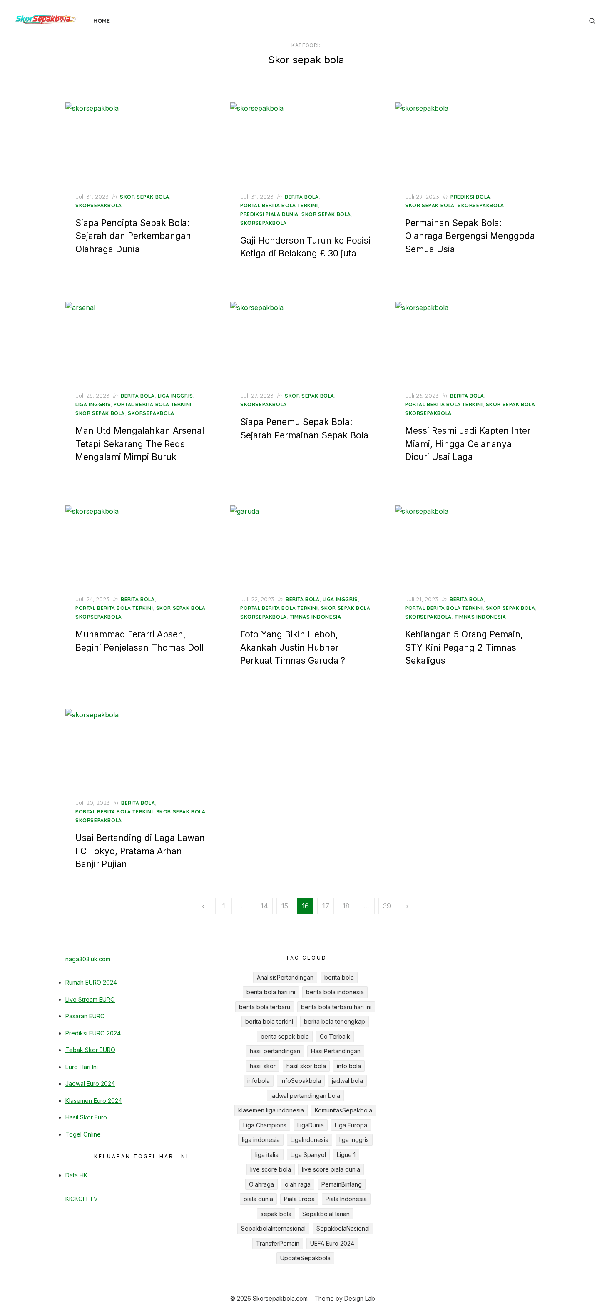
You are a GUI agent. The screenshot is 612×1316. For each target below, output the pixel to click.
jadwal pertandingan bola (305, 1095)
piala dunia (258, 1198)
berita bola (302, 197)
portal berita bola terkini (279, 205)
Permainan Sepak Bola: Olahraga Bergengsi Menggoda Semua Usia (470, 236)
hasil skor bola (306, 1066)
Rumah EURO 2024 (91, 982)
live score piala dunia (331, 1169)
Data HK (76, 1175)
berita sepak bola (285, 1036)
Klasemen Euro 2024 (93, 1100)
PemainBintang (341, 1184)
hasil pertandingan (275, 1051)
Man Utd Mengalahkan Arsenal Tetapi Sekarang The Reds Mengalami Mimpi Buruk (139, 443)
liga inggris (175, 396)
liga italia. (267, 1154)
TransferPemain (277, 1243)
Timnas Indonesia (315, 617)
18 (346, 906)
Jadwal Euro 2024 (90, 1083)
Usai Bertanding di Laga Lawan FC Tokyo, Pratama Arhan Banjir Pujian (140, 851)
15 (284, 906)
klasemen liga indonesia (271, 1110)
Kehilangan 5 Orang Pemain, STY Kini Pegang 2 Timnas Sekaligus (464, 647)
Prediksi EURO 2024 (93, 1033)
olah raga (298, 1184)
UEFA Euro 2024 (332, 1243)
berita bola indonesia (335, 991)
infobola (258, 1080)
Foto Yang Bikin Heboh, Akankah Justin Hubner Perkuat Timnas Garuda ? (292, 647)
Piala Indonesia (346, 1198)
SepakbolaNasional (343, 1228)
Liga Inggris (93, 404)
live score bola (270, 1169)
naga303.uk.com (87, 959)
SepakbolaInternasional (273, 1228)
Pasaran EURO (85, 1016)
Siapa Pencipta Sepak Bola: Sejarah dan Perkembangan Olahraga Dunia (133, 236)
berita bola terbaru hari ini (336, 1006)
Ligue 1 (346, 1154)
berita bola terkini (269, 1021)
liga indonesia (261, 1139)
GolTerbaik (335, 1036)
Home (101, 21)
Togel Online (83, 1134)
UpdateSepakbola (305, 1257)
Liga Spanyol (308, 1154)
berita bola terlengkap (334, 1021)
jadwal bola (347, 1080)
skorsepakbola (98, 205)
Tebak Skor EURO (90, 1049)
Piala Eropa (299, 1198)
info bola (349, 1066)
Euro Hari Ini (81, 1066)
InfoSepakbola (301, 1080)
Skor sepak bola (144, 197)
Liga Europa (351, 1125)
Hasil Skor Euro (86, 1117)
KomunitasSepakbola (343, 1110)
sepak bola (276, 1213)
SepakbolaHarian (326, 1213)
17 (325, 906)
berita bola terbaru (264, 1006)
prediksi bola (470, 197)
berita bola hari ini (270, 991)
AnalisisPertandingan (285, 977)
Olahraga (261, 1184)
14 (264, 906)
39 (387, 906)
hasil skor (263, 1066)
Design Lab (359, 1298)
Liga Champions (264, 1125)
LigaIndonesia (309, 1139)
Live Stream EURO (90, 999)
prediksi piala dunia (269, 214)
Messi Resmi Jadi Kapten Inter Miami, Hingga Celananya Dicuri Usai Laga (467, 443)
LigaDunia (310, 1125)
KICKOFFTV (81, 1198)
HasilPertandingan (336, 1051)
